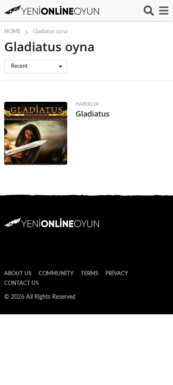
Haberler (87, 104)
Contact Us (21, 283)
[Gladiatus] (35, 133)
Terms (89, 273)
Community (56, 273)
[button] (149, 10)
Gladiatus (93, 114)
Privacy (116, 273)
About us (17, 273)
